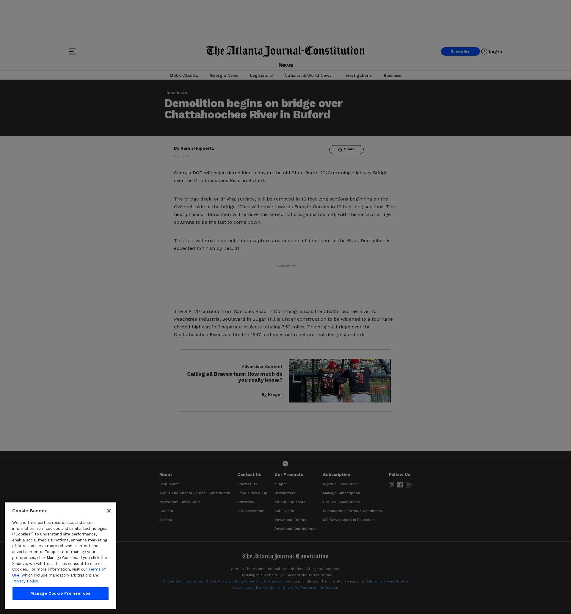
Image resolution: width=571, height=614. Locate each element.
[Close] (108, 510)
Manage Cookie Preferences (60, 593)
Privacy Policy (25, 581)
